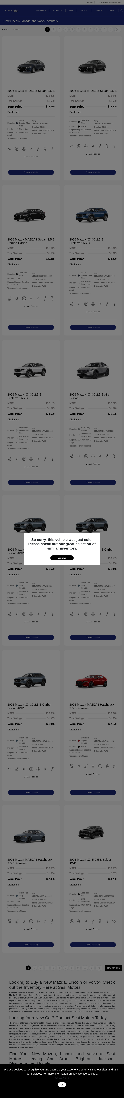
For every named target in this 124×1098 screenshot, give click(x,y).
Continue (62, 558)
